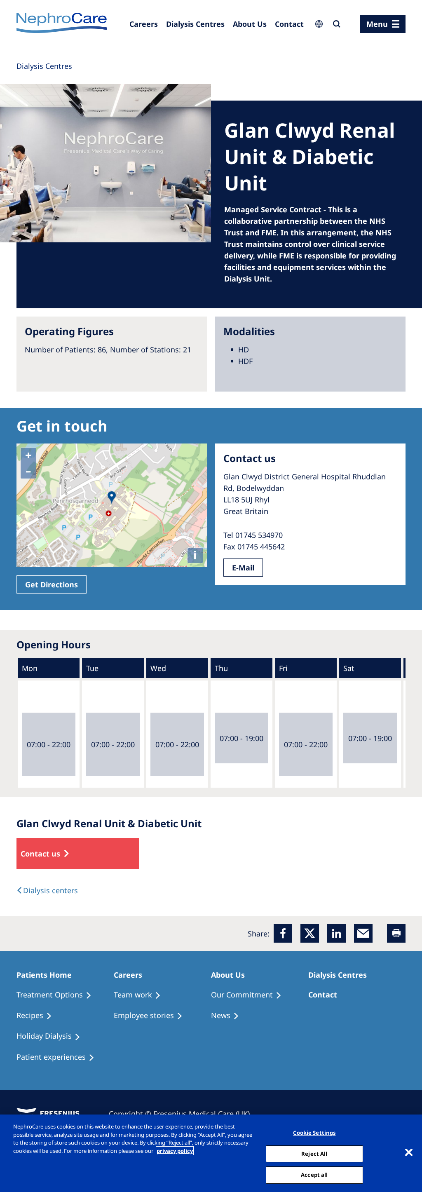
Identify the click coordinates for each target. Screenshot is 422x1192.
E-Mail (243, 568)
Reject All (314, 1153)
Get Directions (51, 584)
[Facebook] (283, 933)
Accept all (314, 1174)
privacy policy (175, 1150)
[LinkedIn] (336, 933)
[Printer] (396, 933)
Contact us (40, 854)
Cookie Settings (314, 1132)
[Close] (409, 1152)
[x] (309, 933)
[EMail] (363, 933)
